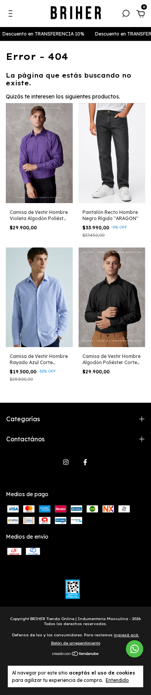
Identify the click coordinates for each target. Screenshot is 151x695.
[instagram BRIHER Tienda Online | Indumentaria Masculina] (66, 462)
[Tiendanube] (75, 654)
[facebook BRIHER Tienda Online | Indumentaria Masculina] (85, 462)
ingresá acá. (126, 634)
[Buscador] (125, 14)
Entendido (117, 680)
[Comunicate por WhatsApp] (134, 649)
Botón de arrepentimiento (75, 643)
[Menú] (12, 14)
